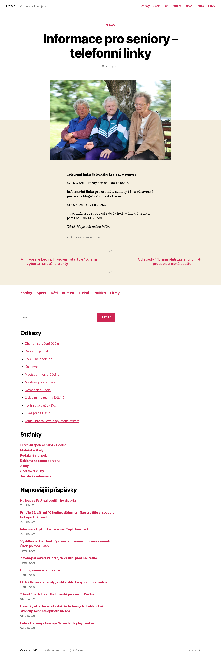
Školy (24, 466)
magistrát (90, 237)
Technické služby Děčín (42, 405)
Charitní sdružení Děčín (42, 343)
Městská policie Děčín (41, 382)
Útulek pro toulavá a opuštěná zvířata (52, 421)
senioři (100, 237)
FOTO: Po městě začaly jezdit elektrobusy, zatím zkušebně (63, 582)
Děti (166, 6)
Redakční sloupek (33, 455)
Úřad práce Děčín (38, 413)
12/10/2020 (112, 66)
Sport (156, 6)
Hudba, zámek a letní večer (40, 570)
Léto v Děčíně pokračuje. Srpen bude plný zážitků (57, 623)
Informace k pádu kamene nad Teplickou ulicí (54, 529)
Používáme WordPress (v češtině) (62, 650)
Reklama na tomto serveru (40, 461)
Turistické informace (36, 476)
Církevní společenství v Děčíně (43, 445)
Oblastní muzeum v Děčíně (44, 398)
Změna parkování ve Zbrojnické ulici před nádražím (58, 558)
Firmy (211, 6)
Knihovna (32, 367)
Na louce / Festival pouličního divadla (48, 500)
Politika (200, 6)
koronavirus (77, 237)
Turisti (188, 6)
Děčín (10, 6)
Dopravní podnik (37, 351)
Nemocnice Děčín (38, 390)
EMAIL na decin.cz (38, 359)
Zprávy (145, 6)
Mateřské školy (31, 450)
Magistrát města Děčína (42, 374)
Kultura (177, 6)
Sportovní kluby (32, 471)
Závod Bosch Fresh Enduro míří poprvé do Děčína (57, 594)
